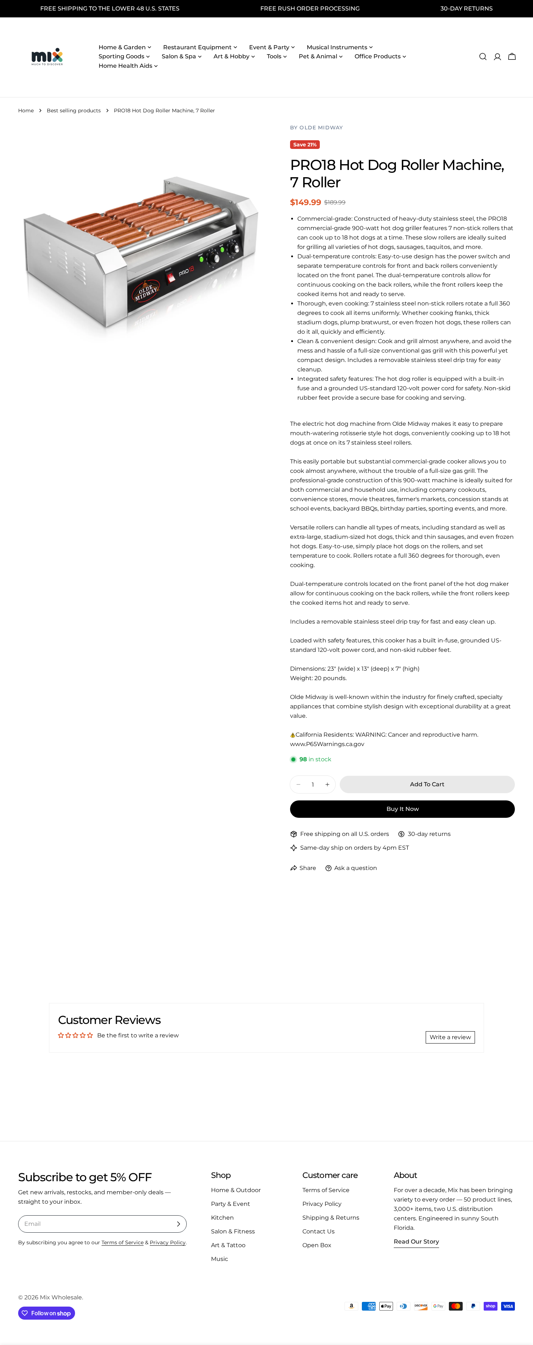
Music (219, 1259)
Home (26, 110)
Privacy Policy (168, 1242)
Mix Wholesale (61, 1297)
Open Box (316, 1245)
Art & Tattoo (228, 1245)
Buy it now (403, 808)
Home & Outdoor (236, 1190)
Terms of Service (123, 1242)
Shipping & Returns (330, 1217)
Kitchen (222, 1217)
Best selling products (74, 110)
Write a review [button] (450, 1037)
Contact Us (318, 1231)
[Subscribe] (178, 1224)
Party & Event (230, 1203)
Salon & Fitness (233, 1231)
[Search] (483, 56)
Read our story (416, 1241)
